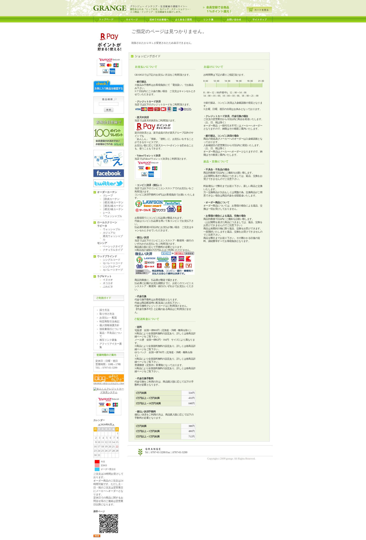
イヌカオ (108, 279)
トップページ (106, 18)
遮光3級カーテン (114, 209)
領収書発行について (111, 329)
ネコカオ (108, 283)
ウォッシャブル (113, 216)
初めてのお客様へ (157, 18)
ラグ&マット (104, 276)
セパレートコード (113, 263)
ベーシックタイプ (113, 246)
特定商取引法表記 (109, 321)
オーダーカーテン (107, 192)
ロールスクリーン (107, 222)
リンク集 (208, 18)
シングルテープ (111, 266)
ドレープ (108, 195)
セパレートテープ (113, 270)
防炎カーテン (112, 199)
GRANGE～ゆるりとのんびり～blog (109, 383)
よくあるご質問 (183, 18)
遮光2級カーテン (114, 206)
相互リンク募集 (108, 340)
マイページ (131, 18)
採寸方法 (104, 310)
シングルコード (111, 259)
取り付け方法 (107, 314)
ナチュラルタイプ (113, 250)
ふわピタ (108, 286)
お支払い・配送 (108, 317)
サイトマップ (260, 18)
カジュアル (109, 232)
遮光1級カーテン (114, 202)
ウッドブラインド (107, 256)
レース (106, 212)
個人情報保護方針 (109, 325)
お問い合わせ (234, 18)
